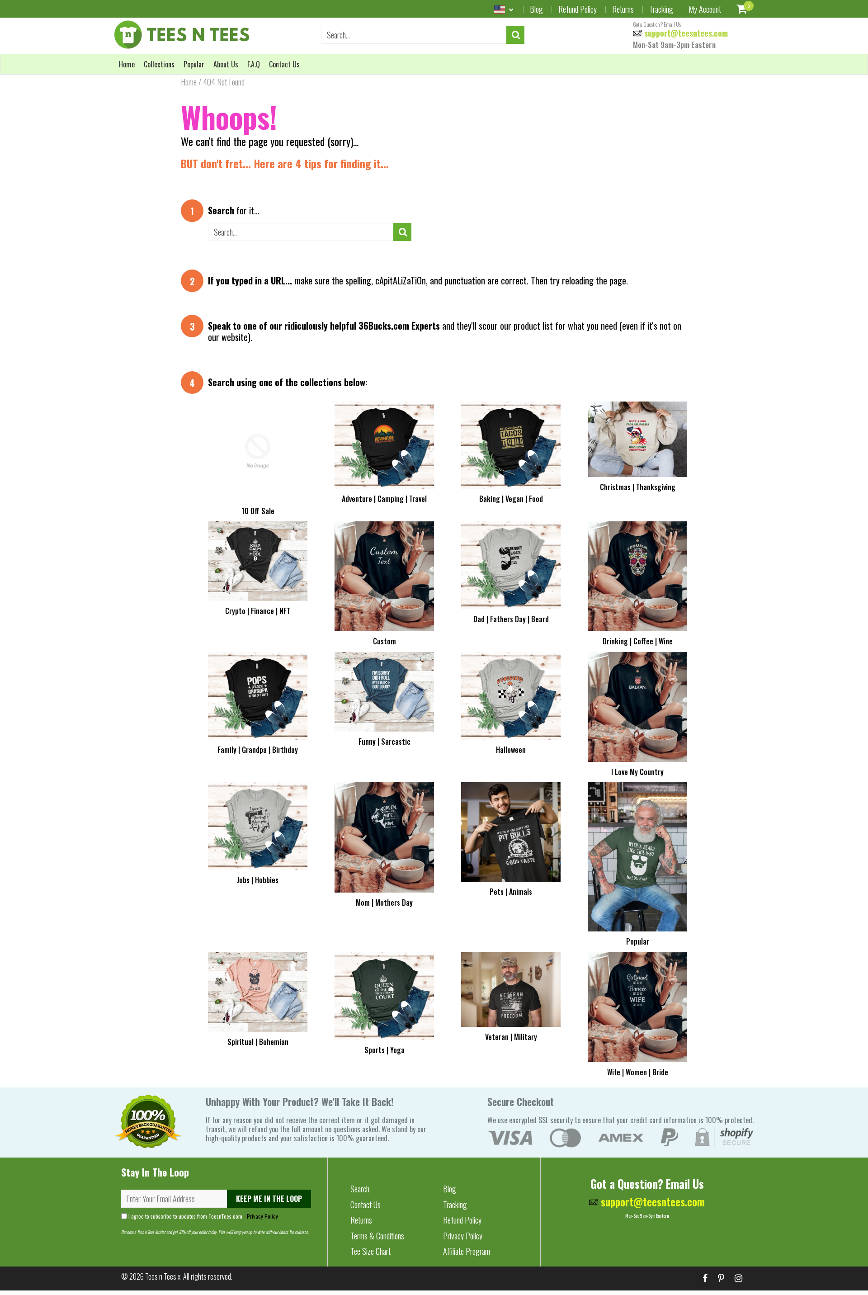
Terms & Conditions (377, 1236)
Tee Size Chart (370, 1251)
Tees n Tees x (162, 1276)
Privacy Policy (262, 1216)
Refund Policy (577, 9)
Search (359, 1189)
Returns (623, 9)
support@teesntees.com (685, 33)
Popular (194, 64)
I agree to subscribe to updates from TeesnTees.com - (202, 1216)
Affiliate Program (466, 1251)
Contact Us (284, 64)
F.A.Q (253, 64)
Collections (159, 64)
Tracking (661, 9)
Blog (536, 9)
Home (127, 64)
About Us (225, 64)
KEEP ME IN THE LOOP (269, 1198)
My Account (705, 9)
